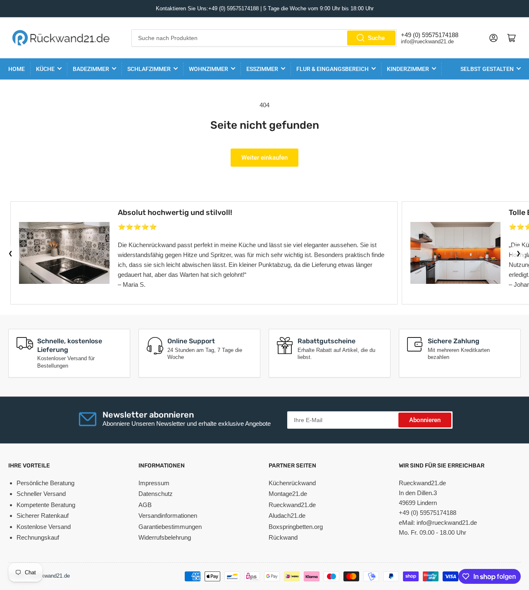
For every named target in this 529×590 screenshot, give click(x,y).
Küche (45, 69)
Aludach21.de (287, 515)
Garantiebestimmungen (170, 526)
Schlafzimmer (149, 69)
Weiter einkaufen (264, 157)
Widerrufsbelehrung (164, 537)
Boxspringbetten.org (296, 526)
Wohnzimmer (208, 69)
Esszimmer (262, 69)
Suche (376, 38)
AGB (145, 504)
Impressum (153, 482)
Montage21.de (288, 493)
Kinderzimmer (408, 69)
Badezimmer (91, 69)
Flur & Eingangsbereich (332, 69)
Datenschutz (155, 493)
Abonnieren (425, 420)
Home (16, 69)
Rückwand (283, 537)
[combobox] (264, 38)
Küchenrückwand (292, 482)
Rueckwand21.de (292, 504)
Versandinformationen (167, 515)
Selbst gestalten (487, 69)
